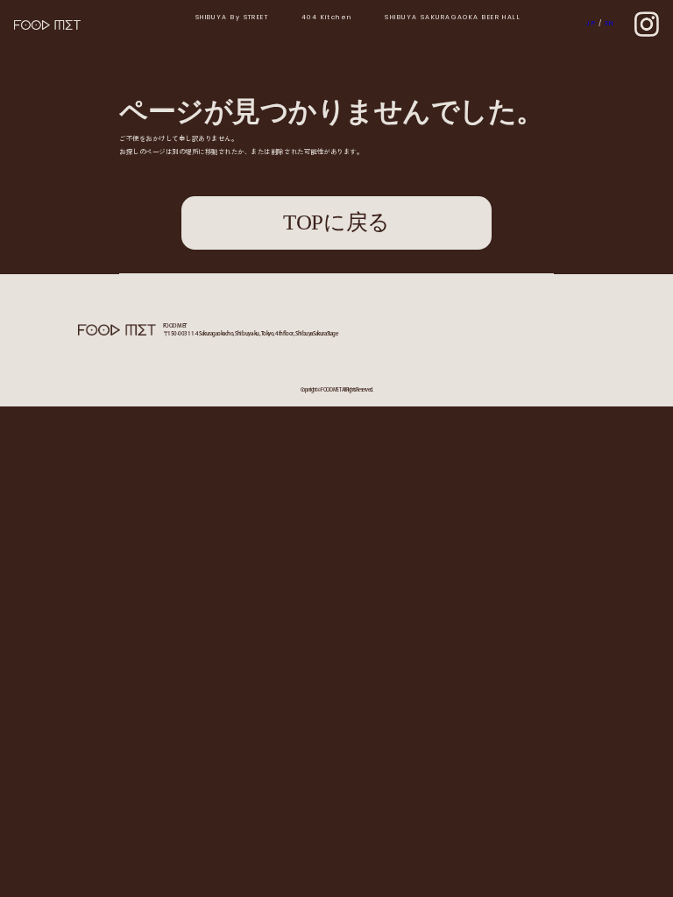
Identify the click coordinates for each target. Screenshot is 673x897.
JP (591, 23)
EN (610, 23)
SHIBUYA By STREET (232, 17)
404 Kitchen (326, 17)
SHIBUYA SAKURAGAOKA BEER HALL (453, 17)
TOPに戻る (336, 222)
